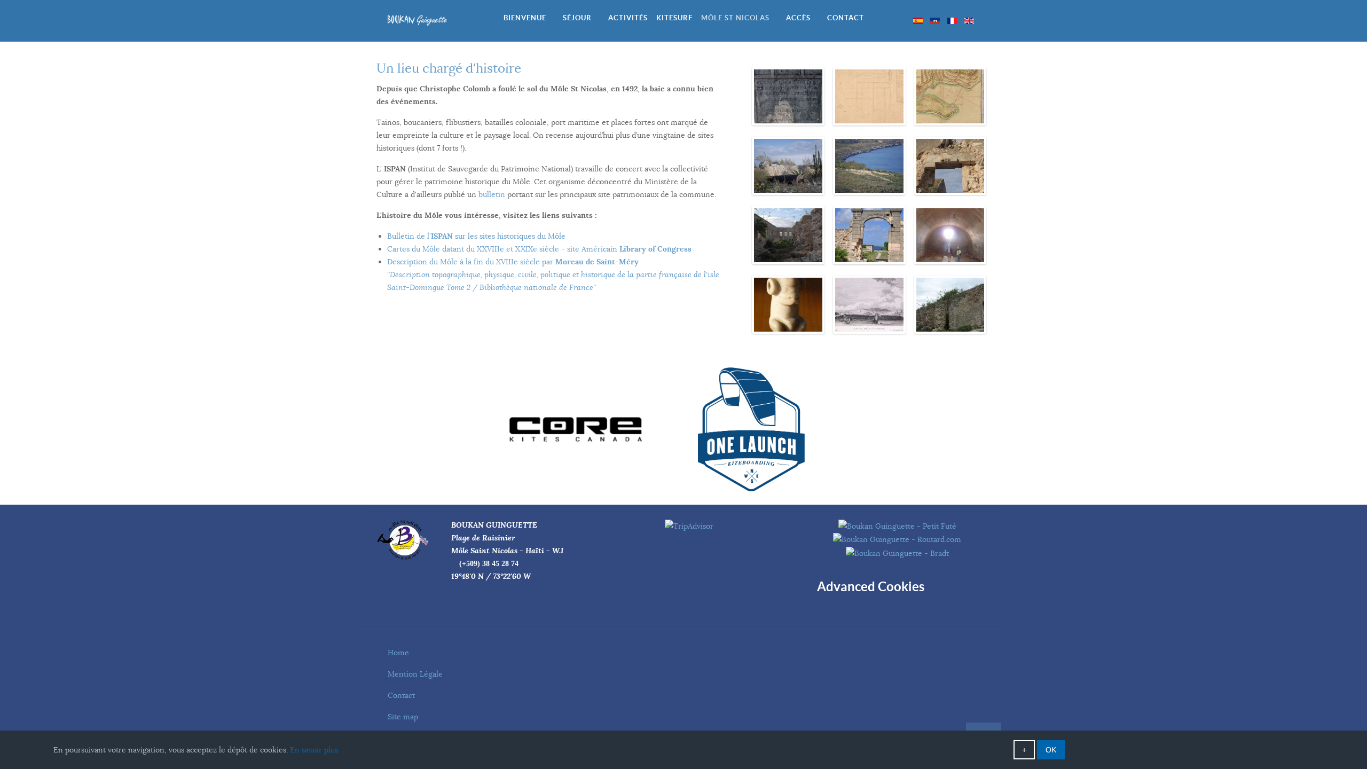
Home (398, 652)
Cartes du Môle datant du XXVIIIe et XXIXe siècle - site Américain (539, 249)
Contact (401, 695)
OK (1051, 750)
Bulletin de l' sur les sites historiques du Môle (476, 236)
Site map (403, 716)
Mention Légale (415, 674)
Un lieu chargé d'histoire (448, 68)
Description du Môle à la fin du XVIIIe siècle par (553, 274)
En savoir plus (314, 750)
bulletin (491, 194)
